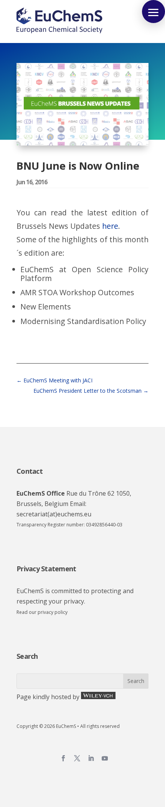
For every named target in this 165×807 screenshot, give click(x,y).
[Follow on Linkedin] (91, 758)
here (110, 226)
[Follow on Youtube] (105, 758)
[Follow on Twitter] (77, 758)
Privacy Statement (46, 568)
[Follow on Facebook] (63, 758)
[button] (153, 11)
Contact (29, 471)
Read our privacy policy (42, 612)
